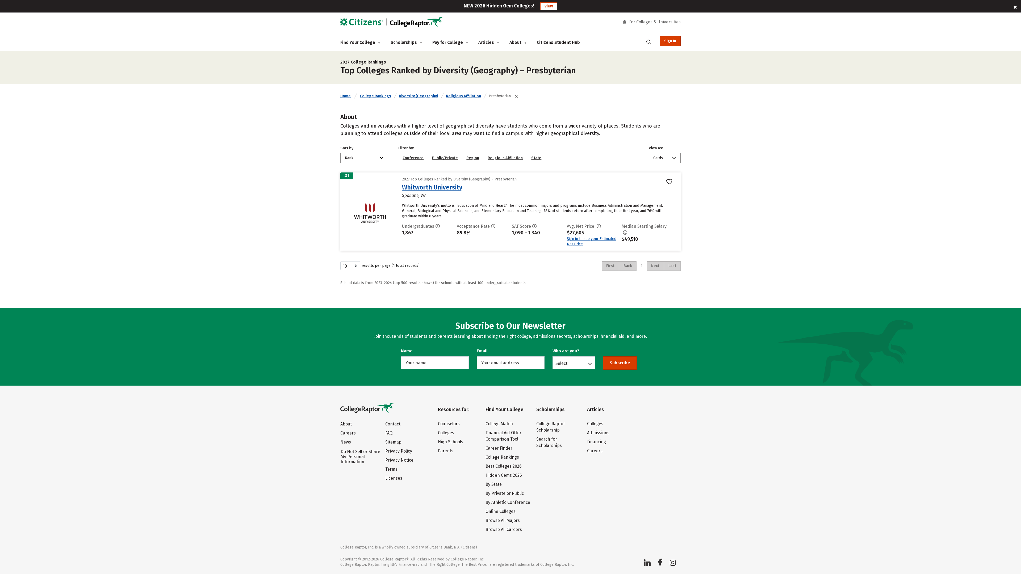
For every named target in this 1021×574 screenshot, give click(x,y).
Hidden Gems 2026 (504, 475)
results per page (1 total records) (391, 265)
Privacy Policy (398, 451)
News (345, 442)
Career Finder (499, 448)
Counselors (449, 423)
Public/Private (445, 158)
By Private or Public (505, 493)
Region (472, 158)
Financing (596, 441)
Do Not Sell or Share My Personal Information (360, 456)
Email (482, 350)
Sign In (670, 41)
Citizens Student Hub (558, 42)
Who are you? (566, 350)
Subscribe (620, 362)
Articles (486, 42)
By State (494, 484)
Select (561, 363)
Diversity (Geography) (418, 96)
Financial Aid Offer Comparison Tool (503, 436)
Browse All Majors (503, 520)
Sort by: (347, 148)
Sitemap (393, 442)
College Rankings (375, 96)
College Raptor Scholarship (550, 427)
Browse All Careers (504, 529)
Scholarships (404, 42)
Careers (348, 433)
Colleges (446, 432)
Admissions (598, 432)
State (536, 158)
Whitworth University (432, 187)
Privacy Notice (399, 460)
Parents (445, 450)
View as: (656, 148)
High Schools (450, 441)
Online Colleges (501, 511)
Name (407, 350)
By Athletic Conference (508, 502)
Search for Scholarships (549, 442)
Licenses (393, 478)
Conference (413, 158)
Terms (391, 469)
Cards (658, 158)
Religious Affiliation (463, 96)
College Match (499, 423)
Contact (392, 424)
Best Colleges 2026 (504, 466)
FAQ (388, 433)
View (549, 6)
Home (345, 96)
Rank (349, 158)
